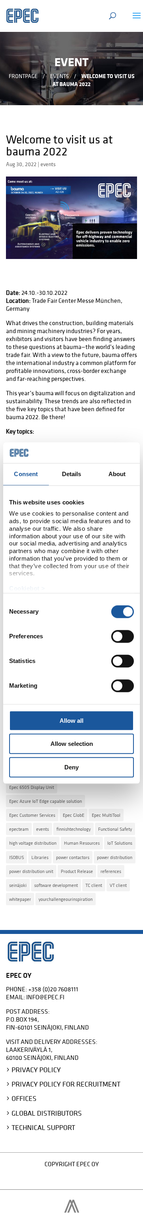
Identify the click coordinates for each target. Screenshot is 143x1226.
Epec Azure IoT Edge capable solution (45, 801)
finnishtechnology (73, 829)
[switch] (122, 636)
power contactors (72, 857)
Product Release (77, 871)
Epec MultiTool (106, 815)
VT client (118, 885)
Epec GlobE (73, 815)
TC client (93, 885)
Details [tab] (71, 474)
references (110, 871)
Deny (71, 767)
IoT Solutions (119, 843)
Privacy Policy (36, 1069)
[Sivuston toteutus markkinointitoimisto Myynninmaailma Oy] (71, 1210)
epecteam (19, 829)
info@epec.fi (45, 997)
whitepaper (20, 899)
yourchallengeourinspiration (66, 899)
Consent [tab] (26, 474)
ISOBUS (16, 857)
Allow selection (71, 744)
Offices (24, 1098)
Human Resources (82, 843)
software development (56, 885)
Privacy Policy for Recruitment (66, 1084)
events (48, 164)
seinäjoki (18, 885)
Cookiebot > (27, 588)
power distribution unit (31, 871)
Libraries (39, 857)
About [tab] (117, 474)
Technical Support (43, 1127)
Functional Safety (115, 829)
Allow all (71, 720)
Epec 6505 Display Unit (31, 787)
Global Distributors (47, 1113)
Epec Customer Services (32, 815)
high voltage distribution (32, 843)
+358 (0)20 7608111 (53, 989)
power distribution (114, 857)
